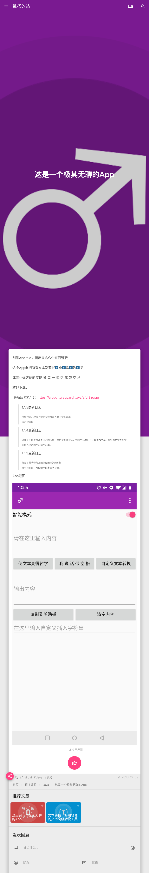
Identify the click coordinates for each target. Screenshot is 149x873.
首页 (16, 785)
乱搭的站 (21, 6)
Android (27, 777)
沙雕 (49, 777)
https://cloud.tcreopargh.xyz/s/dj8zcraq (68, 397)
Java (39, 777)
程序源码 (30, 785)
